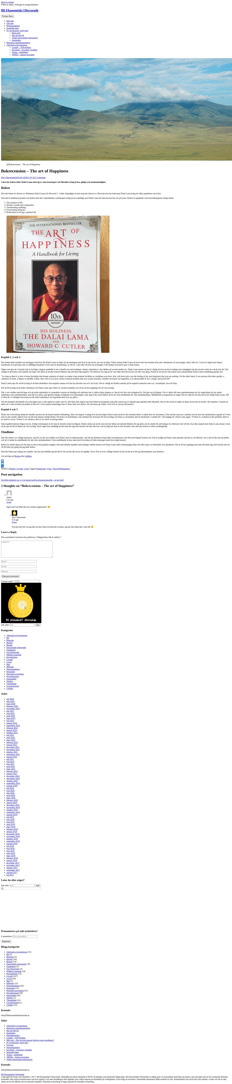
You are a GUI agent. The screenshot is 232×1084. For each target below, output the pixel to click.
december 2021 (12, 747)
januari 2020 (11, 803)
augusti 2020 (11, 786)
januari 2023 (11, 730)
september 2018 (13, 841)
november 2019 (13, 807)
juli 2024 (10, 721)
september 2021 (13, 754)
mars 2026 (10, 704)
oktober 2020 (12, 781)
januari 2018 (11, 860)
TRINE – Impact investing (23, 55)
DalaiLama (41, 469)
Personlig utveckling (15, 674)
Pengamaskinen (13, 26)
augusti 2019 (11, 815)
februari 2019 (12, 829)
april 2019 (10, 824)
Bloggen (10, 640)
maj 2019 (10, 822)
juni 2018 (10, 848)
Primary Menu (7, 16)
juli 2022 (10, 735)
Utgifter (9, 688)
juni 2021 (10, 762)
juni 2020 (10, 790)
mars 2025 (10, 718)
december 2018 (12, 834)
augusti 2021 (11, 757)
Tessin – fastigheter (20, 52)
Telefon (9, 681)
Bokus (18, 456)
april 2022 (10, 737)
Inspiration (16, 40)
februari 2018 (12, 858)
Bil (7, 638)
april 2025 (10, 716)
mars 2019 (10, 827)
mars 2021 (10, 769)
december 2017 (12, 863)
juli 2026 (10, 699)
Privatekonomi (12, 676)
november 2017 (13, 865)
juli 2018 (10, 846)
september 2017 (13, 870)
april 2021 (10, 766)
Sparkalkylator (12, 28)
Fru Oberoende (12, 652)
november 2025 (13, 708)
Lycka (26, 469)
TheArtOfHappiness (61, 469)
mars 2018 (10, 856)
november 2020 (13, 778)
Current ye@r (7, 581)
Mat (8, 664)
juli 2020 (10, 788)
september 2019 (13, 812)
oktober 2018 (12, 839)
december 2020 (12, 776)
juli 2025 (10, 711)
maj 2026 (10, 701)
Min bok (10, 21)
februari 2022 (12, 742)
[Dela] (116, 466)
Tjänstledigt (11, 684)
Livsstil (20, 469)
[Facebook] (116, 461)
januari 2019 (11, 831)
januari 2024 (11, 723)
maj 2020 (10, 793)
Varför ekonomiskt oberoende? (25, 38)
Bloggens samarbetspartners (18, 43)
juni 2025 (10, 713)
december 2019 (12, 805)
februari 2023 (12, 728)
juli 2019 (10, 817)
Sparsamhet (11, 679)
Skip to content (7, 2)
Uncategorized (12, 686)
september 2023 (13, 725)
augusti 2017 (11, 872)
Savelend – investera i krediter (24, 50)
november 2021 (13, 749)
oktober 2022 (12, 733)
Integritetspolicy (13, 1035)
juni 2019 (10, 819)
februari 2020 (12, 800)
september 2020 (13, 783)
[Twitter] (116, 463)
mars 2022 (10, 740)
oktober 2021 (12, 752)
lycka (49, 469)
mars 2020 (10, 798)
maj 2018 (10, 851)
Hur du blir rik (18, 35)
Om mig (9, 23)
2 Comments (40, 177)
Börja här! (16, 33)
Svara (8, 502)
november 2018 (13, 836)
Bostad (9, 645)
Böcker (12, 469)
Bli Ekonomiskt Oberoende (20, 10)
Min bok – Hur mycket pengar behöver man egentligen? (30, 1040)
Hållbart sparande (13, 655)
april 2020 (10, 795)
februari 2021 (12, 771)
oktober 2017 (12, 868)
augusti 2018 (11, 844)
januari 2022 (11, 745)
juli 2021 (10, 759)
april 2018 (10, 853)
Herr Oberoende (8, 177)
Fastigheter (11, 650)
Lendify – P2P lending (21, 47)
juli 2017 (10, 875)
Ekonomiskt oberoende (16, 647)
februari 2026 (12, 706)
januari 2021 (11, 774)
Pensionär (10, 672)
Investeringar (11, 657)
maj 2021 (10, 764)
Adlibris (28, 456)
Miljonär (10, 667)
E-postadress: (7, 936)
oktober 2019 (12, 810)
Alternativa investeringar (16, 45)
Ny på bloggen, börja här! (17, 30)
